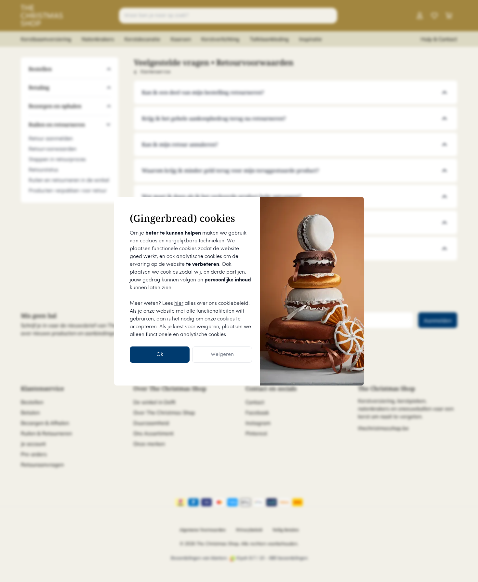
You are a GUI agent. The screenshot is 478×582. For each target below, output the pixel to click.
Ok (159, 354)
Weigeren (222, 354)
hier (178, 303)
